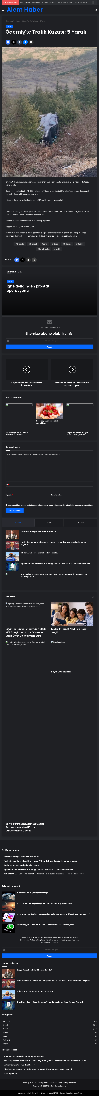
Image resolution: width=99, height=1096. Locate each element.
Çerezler (49, 1093)
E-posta (9, 495)
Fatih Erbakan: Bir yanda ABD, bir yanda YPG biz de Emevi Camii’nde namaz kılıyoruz (53, 980)
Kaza (55, 244)
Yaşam (5, 1044)
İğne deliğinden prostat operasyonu (28, 288)
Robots (45, 1083)
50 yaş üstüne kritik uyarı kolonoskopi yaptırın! (77, 433)
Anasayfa (10, 21)
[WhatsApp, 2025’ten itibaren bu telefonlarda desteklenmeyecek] (8, 928)
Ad (7, 485)
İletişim (29, 1093)
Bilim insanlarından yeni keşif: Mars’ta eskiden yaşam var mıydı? (45, 903)
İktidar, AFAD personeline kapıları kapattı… (39, 553)
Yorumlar (80, 522)
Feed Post (72, 1083)
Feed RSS (53, 1083)
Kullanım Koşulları (66, 1093)
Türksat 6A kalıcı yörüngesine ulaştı (32, 892)
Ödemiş (67, 244)
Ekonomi (6, 1021)
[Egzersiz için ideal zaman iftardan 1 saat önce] (19, 416)
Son (49, 522)
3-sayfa (20, 244)
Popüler (18, 522)
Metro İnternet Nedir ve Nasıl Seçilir (33, 2)
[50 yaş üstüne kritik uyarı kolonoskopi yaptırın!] (80, 416)
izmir (45, 244)
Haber (18, 21)
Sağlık (80, 244)
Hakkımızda (21, 1093)
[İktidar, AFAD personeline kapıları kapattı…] (12, 556)
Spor (5, 1036)
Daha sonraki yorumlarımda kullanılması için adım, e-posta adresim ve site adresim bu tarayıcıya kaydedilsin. (50, 505)
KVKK (56, 1093)
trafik (58, 249)
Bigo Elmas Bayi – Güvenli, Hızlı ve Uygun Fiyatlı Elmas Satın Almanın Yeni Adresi (55, 563)
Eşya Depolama (61, 671)
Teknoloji (6, 1040)
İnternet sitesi (56, 495)
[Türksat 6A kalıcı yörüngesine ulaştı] (8, 896)
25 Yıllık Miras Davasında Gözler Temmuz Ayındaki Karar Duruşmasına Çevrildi (25, 827)
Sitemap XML (28, 1083)
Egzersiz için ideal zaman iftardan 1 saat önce (17, 433)
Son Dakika (44, 249)
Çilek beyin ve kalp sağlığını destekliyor (48, 422)
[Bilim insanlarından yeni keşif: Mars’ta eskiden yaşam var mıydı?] (8, 906)
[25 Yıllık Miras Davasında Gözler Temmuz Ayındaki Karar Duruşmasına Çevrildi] (27, 731)
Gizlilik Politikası (39, 1093)
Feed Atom (62, 1083)
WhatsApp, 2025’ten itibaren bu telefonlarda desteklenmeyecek (45, 925)
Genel (5, 1025)
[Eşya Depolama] (72, 655)
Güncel (33, 244)
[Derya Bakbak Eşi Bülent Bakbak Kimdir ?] (12, 534)
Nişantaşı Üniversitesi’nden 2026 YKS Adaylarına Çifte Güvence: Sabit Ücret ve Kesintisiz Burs (26, 632)
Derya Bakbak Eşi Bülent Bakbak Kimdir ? (38, 531)
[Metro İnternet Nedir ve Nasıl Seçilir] (72, 614)
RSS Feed (38, 1083)
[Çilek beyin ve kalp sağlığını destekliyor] (49, 410)
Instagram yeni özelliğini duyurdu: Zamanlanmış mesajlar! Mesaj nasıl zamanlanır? (53, 914)
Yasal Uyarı (78, 1093)
